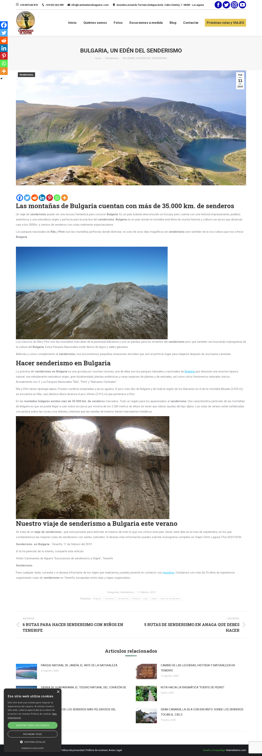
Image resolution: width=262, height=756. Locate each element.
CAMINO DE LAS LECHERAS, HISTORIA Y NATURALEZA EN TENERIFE (198, 668)
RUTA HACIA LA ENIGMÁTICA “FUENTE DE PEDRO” (192, 687)
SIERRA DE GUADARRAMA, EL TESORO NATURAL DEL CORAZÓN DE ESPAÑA (83, 690)
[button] (33, 741)
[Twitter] (27, 197)
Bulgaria (190, 371)
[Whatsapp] (57, 197)
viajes (154, 598)
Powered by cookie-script (32, 748)
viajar (145, 598)
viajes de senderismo (170, 598)
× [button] (58, 691)
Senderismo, (112, 58)
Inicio (98, 58)
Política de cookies (96, 750)
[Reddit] (34, 197)
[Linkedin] (42, 197)
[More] (64, 197)
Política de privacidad (72, 750)
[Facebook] (19, 197)
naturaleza (110, 598)
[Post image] (26, 671)
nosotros (168, 572)
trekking (136, 598)
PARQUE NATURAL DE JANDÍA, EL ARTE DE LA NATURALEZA (79, 665)
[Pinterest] (49, 197)
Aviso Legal (115, 750)
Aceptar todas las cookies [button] (32, 725)
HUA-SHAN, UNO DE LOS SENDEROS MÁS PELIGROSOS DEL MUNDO (78, 712)
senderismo (123, 598)
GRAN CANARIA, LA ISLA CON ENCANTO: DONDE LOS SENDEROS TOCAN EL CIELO (202, 712)
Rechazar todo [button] (32, 734)
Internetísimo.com (236, 750)
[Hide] (1, 78)
